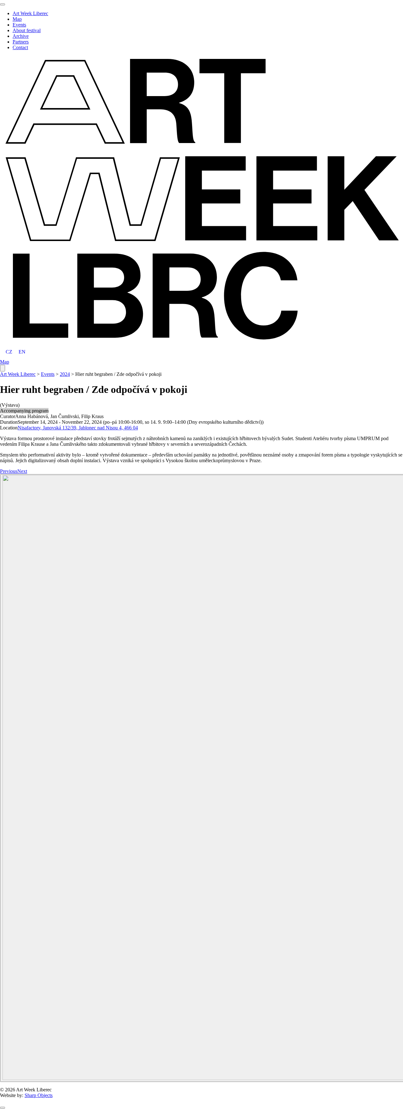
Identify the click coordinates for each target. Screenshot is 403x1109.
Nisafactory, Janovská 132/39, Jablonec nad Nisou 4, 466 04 (78, 427)
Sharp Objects (39, 1095)
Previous (8, 471)
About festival (27, 30)
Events (19, 24)
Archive (21, 36)
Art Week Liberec (30, 13)
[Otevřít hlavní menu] (2, 368)
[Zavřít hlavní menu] (2, 4)
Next (22, 471)
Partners (21, 41)
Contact (20, 47)
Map (17, 19)
